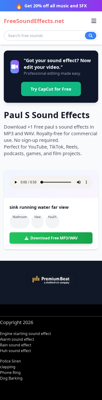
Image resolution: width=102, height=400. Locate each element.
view (37, 217)
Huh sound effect (15, 350)
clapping (7, 366)
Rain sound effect (15, 345)
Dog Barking (11, 378)
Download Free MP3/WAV (54, 238)
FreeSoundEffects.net (34, 21)
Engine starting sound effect (25, 333)
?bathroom (19, 217)
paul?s (52, 217)
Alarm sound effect (17, 339)
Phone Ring (10, 372)
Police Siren (10, 361)
